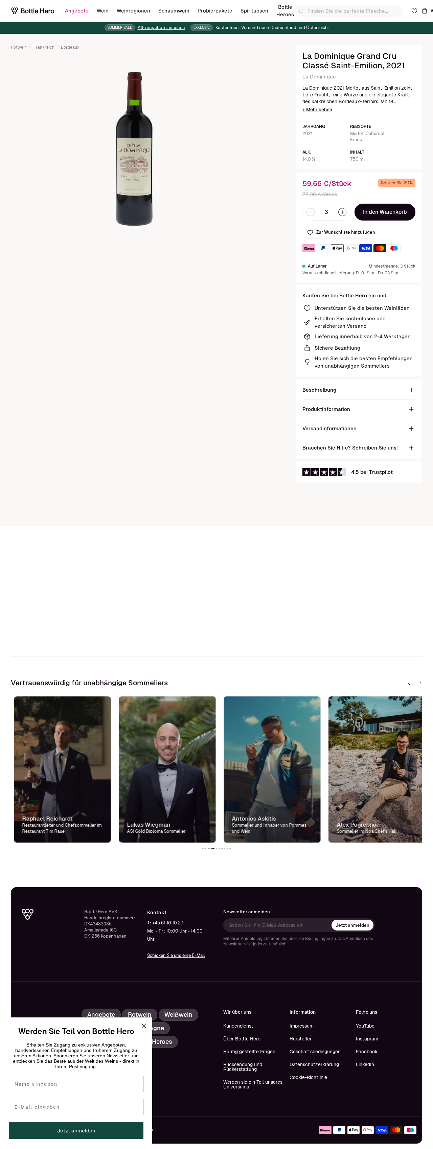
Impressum (302, 1026)
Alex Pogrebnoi (354, 824)
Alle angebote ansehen (161, 27)
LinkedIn (365, 1064)
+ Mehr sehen (317, 109)
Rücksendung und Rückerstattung (242, 1067)
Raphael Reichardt (44, 818)
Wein (103, 11)
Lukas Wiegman (145, 824)
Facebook (367, 1051)
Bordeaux (70, 47)
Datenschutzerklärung (314, 1064)
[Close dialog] (144, 1026)
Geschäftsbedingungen (315, 1051)
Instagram (367, 1038)
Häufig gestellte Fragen (249, 1051)
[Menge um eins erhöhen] (342, 212)
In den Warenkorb (385, 212)
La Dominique (319, 76)
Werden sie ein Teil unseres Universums (252, 1084)
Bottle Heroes (285, 10)
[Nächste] (420, 683)
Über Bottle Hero (241, 1038)
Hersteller (301, 1038)
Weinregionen (133, 11)
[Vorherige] (409, 683)
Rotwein (19, 47)
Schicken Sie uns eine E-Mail (176, 955)
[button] (203, 848)
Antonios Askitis (251, 818)
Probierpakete (215, 11)
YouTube (365, 1026)
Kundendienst (238, 1026)
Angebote (77, 11)
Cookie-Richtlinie (308, 1077)
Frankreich (43, 47)
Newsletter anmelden (246, 911)
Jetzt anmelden (352, 925)
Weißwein (178, 1014)
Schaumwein (173, 11)
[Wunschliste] (414, 11)
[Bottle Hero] (32, 10)
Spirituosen (254, 11)
